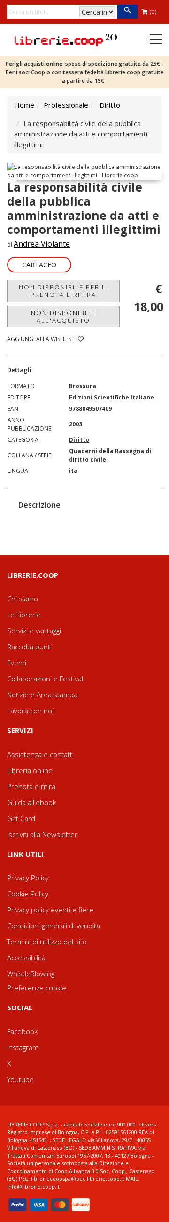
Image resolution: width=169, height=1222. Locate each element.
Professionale (66, 105)
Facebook (22, 1031)
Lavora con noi (30, 710)
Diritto (110, 105)
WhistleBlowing (30, 973)
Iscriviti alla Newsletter (42, 834)
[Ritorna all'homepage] (65, 39)
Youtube (20, 1079)
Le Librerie (24, 614)
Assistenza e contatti (40, 754)
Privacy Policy (28, 877)
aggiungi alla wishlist (41, 339)
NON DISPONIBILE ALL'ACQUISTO (63, 317)
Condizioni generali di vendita (53, 925)
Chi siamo (22, 598)
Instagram (22, 1047)
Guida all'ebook (31, 802)
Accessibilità (26, 957)
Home (24, 105)
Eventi (16, 662)
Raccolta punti (29, 646)
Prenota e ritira (31, 786)
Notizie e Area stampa (42, 694)
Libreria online (30, 770)
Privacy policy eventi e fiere (50, 909)
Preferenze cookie (36, 987)
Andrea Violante (42, 244)
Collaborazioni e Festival (45, 678)
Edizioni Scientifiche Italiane (111, 397)
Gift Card (21, 818)
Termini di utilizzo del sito (47, 941)
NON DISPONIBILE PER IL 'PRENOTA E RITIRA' (63, 291)
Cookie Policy (27, 893)
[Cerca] (127, 12)
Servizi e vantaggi (34, 630)
